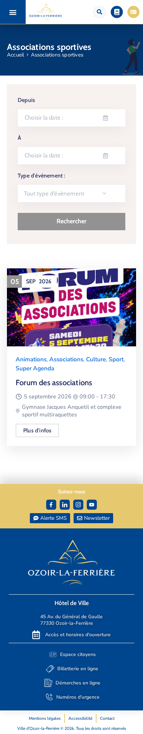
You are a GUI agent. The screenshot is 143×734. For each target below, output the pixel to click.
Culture (96, 359)
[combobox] (71, 193)
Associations (66, 359)
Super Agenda (35, 368)
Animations (31, 359)
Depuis (26, 100)
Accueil (15, 54)
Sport (116, 359)
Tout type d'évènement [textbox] (54, 193)
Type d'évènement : (41, 175)
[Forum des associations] (71, 307)
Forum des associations (54, 382)
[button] (13, 12)
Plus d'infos (37, 430)
